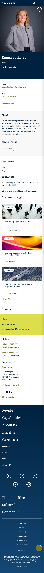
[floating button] (39, 548)
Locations (6, 446)
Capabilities (12, 417)
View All (6, 299)
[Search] (34, 3)
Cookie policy (22, 532)
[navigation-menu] (40, 3)
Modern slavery (22, 536)
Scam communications (22, 545)
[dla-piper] (9, 3)
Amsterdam (8, 103)
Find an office (13, 497)
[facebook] (9, 476)
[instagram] (22, 476)
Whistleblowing (22, 540)
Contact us (10, 512)
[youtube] (28, 484)
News (4, 452)
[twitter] (35, 476)
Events (5, 458)
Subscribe (10, 504)
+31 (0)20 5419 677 (9, 96)
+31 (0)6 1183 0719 (9, 352)
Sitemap (20, 550)
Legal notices (22, 527)
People (7, 410)
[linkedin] (15, 484)
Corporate (8, 148)
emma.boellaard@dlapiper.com (14, 87)
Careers (8, 439)
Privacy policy (22, 523)
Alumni (5, 465)
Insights (8, 432)
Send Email (7, 324)
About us (9, 425)
